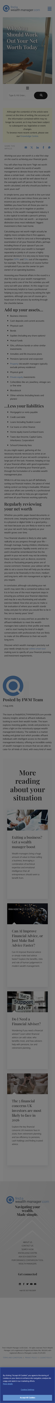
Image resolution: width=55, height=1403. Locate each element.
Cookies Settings (27, 1389)
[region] (27, 1385)
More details (8, 1384)
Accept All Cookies (27, 1397)
